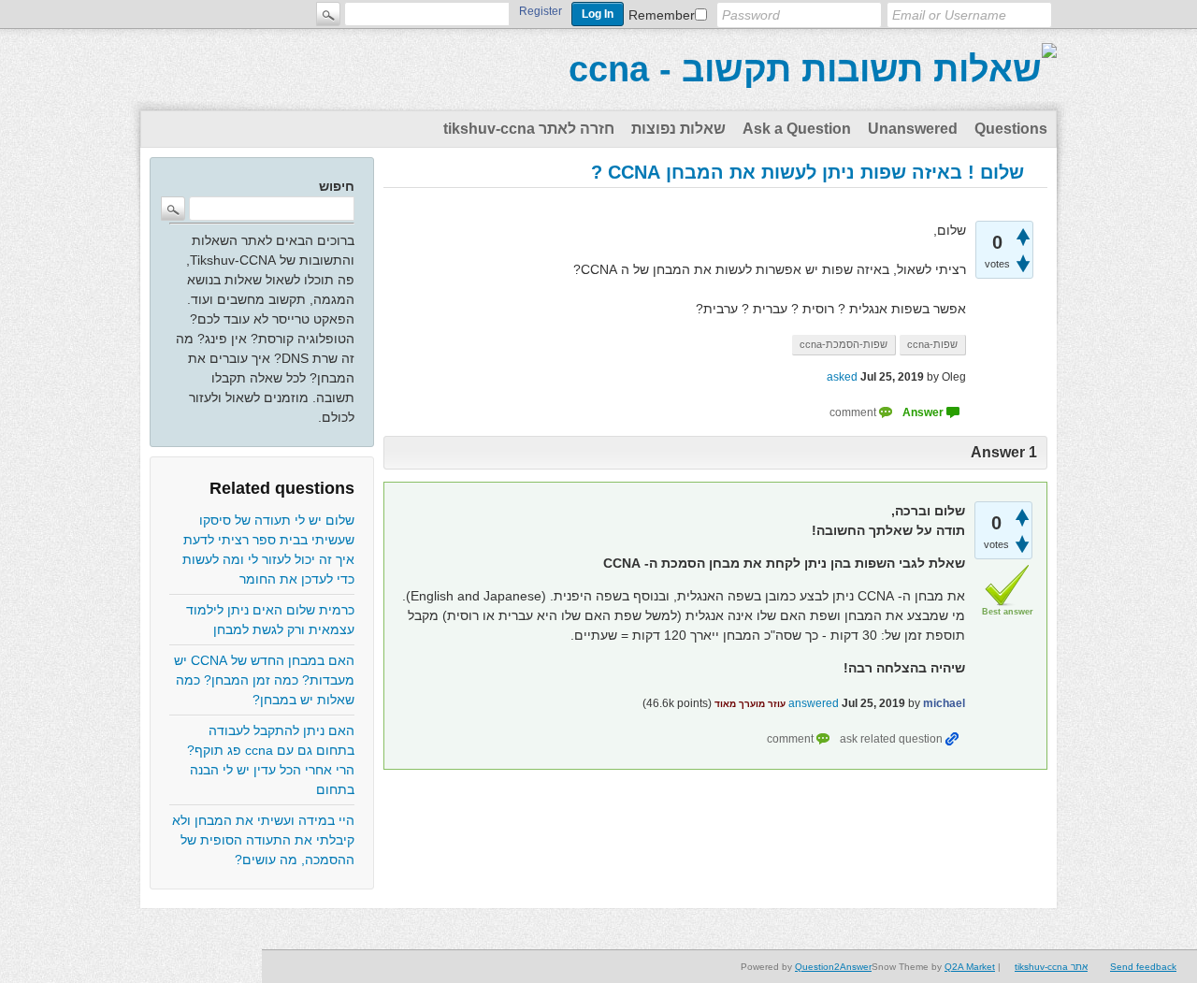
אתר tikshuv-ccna (1051, 966)
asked (842, 376)
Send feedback (1143, 966)
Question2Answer (833, 966)
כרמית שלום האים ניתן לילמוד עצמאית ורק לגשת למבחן (270, 619)
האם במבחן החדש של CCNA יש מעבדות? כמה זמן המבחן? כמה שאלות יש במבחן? (264, 680)
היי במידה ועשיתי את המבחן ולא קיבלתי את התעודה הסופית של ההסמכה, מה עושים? (263, 840)
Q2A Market (970, 966)
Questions (1010, 129)
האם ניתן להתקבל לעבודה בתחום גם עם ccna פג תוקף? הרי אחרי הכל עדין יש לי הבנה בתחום (270, 760)
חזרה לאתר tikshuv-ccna (528, 129)
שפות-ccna (932, 344)
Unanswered (913, 129)
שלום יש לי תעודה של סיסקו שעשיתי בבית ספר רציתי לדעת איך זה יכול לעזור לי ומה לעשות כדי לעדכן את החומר (268, 549)
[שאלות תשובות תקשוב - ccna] (813, 69)
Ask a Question (797, 129)
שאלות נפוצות (678, 129)
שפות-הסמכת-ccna (843, 344)
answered (813, 703)
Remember (661, 15)
